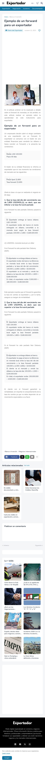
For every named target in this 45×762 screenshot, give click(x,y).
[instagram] (30, 744)
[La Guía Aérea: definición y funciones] (32, 645)
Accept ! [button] (7, 758)
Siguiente (38, 545)
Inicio (6, 17)
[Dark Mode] (33, 3)
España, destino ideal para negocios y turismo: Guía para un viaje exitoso (12, 633)
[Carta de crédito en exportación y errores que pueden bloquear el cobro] (12, 505)
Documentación (37, 9)
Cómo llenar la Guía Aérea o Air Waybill (11, 584)
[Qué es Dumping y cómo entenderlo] (12, 645)
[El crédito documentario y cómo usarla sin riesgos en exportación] (12, 478)
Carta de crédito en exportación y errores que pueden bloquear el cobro (11, 516)
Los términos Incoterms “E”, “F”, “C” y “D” (32, 608)
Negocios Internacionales (27, 451)
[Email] (32, 457)
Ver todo (26, 465)
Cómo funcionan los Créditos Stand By (32, 489)
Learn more (6, 753)
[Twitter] (22, 457)
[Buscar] (42, 3)
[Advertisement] (22, 58)
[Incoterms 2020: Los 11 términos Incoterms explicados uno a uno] (32, 621)
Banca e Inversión (16, 17)
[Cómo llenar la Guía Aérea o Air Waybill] (12, 572)
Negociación (17, 9)
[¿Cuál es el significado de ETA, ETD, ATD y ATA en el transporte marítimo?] (32, 572)
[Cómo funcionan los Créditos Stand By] (33, 478)
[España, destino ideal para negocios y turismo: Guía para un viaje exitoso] (12, 621)
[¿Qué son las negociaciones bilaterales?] (12, 596)
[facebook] (20, 744)
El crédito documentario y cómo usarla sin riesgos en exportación (11, 489)
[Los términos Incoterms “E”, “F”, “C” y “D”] (32, 596)
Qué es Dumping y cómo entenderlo (10, 657)
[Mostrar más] (37, 457)
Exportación (6, 9)
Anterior (6, 545)
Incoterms (26, 9)
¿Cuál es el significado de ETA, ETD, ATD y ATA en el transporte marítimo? (31, 584)
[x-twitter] (25, 744)
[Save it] (39, 30)
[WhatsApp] (27, 457)
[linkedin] (15, 744)
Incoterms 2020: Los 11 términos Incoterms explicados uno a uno (32, 633)
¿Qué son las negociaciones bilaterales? (9, 608)
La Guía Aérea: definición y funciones (31, 657)
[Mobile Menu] (3, 3)
